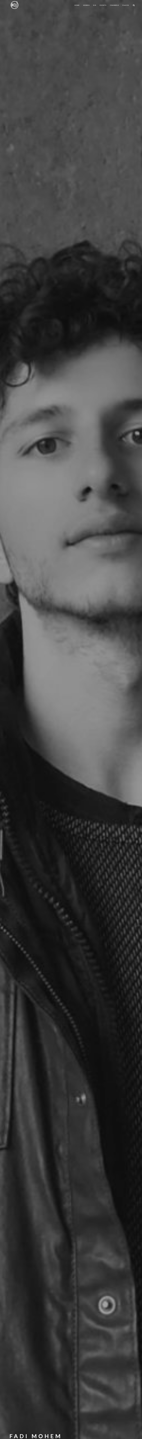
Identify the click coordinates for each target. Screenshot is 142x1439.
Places (125, 5)
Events (103, 5)
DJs (94, 5)
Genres (86, 5)
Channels (114, 5)
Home (77, 5)
